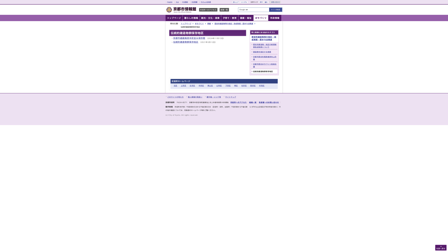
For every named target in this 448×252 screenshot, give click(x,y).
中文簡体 (185, 2)
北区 (175, 85)
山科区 (219, 85)
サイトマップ (230, 97)
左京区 (192, 85)
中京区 (201, 85)
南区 (236, 85)
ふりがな (244, 2)
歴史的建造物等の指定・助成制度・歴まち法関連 (234, 23)
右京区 (244, 85)
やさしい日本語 (206, 2)
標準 (261, 2)
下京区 (228, 85)
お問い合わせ (275, 2)
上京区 (183, 85)
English (169, 2)
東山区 (210, 85)
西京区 (253, 85)
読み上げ (236, 2)
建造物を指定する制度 (262, 52)
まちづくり (199, 23)
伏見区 (261, 85)
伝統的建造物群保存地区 (185, 42)
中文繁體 (194, 2)
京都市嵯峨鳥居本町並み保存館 (189, 38)
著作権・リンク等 (214, 97)
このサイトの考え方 (175, 97)
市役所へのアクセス (208, 10)
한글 (177, 2)
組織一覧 (224, 10)
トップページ (186, 23)
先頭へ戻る (440, 248)
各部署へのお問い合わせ (269, 102)
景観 (209, 23)
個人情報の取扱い (195, 97)
